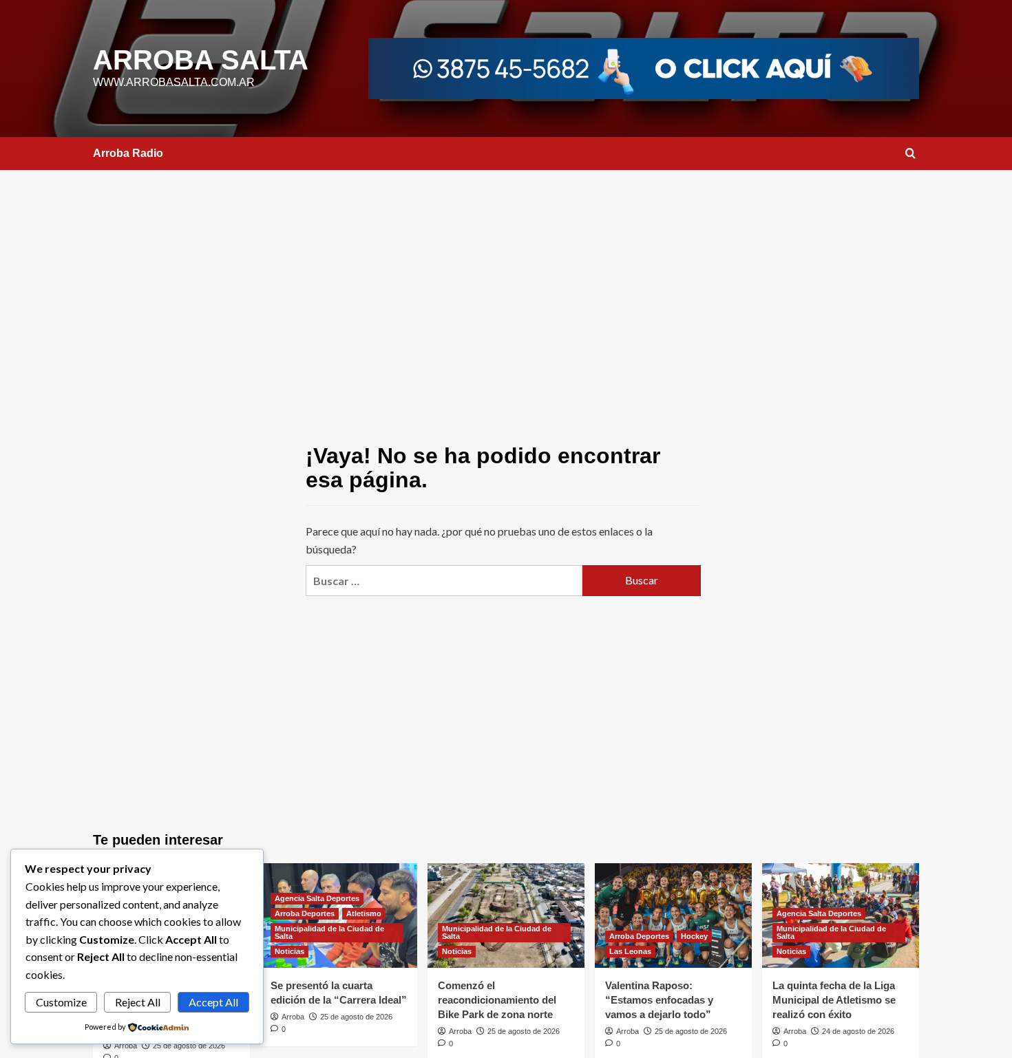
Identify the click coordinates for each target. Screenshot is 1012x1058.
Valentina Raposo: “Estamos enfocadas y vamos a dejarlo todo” (659, 1000)
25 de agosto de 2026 (189, 1045)
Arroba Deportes (305, 913)
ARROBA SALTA (200, 60)
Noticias (289, 951)
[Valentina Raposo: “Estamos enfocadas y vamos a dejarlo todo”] (673, 915)
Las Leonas (630, 951)
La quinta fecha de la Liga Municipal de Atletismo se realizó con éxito (834, 1000)
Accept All (213, 1001)
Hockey (694, 936)
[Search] (910, 154)
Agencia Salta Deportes (317, 898)
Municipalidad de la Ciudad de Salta (329, 932)
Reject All (137, 1001)
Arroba (125, 1045)
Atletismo (363, 913)
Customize (61, 1001)
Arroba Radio (128, 153)
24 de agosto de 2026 (858, 1031)
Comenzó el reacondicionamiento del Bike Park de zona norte (497, 1000)
